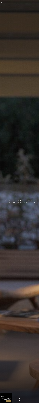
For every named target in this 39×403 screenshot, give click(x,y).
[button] (5, 399)
